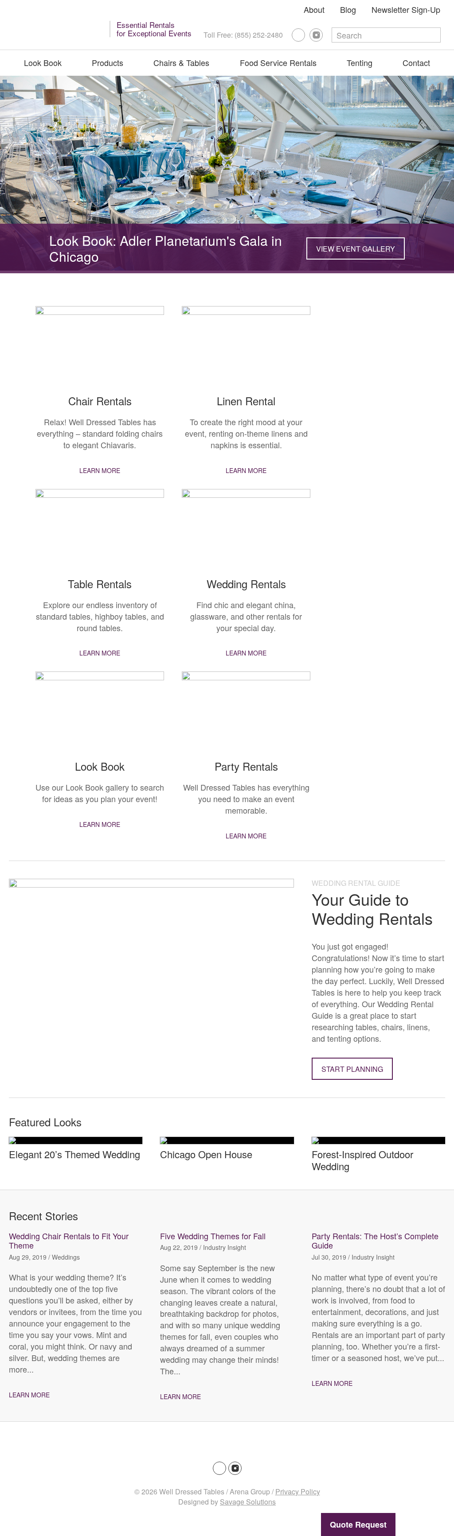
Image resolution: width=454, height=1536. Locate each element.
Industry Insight (224, 1247)
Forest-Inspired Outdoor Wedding (362, 1159)
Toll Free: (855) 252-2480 (243, 35)
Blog (348, 9)
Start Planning (352, 1069)
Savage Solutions (248, 1502)
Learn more (99, 470)
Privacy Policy (297, 1491)
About (314, 9)
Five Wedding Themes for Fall (213, 1235)
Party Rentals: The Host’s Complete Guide (375, 1240)
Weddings (66, 1257)
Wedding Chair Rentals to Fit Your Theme (69, 1240)
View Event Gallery (355, 249)
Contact (416, 62)
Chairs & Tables (181, 62)
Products (107, 62)
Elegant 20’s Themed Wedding (74, 1154)
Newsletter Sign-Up (406, 9)
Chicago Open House (206, 1154)
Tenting (359, 62)
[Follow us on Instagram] (316, 35)
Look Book (43, 62)
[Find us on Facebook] (298, 35)
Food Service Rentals (278, 62)
